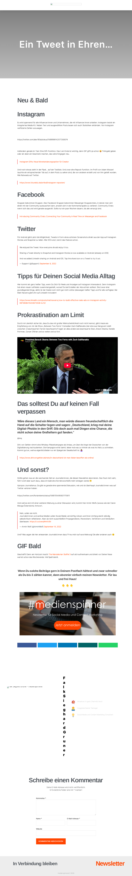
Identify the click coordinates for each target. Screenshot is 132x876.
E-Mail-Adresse (73, 819)
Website (39, 829)
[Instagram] (85, 724)
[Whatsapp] (120, 724)
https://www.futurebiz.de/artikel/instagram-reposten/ (42, 183)
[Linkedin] (79, 724)
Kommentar (41, 798)
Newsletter (110, 863)
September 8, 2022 (48, 264)
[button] (14, 5)
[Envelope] (73, 863)
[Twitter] (74, 724)
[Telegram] (114, 724)
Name (39, 819)
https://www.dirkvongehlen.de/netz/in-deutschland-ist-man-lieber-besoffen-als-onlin (56, 458)
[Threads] (81, 863)
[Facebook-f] (91, 724)
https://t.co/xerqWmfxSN (40, 521)
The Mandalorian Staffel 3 (60, 554)
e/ (93, 458)
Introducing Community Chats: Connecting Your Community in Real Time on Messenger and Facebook (63, 216)
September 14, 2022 (52, 527)
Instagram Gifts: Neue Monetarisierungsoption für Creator (44, 162)
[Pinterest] (103, 724)
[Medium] (97, 724)
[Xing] (109, 724)
